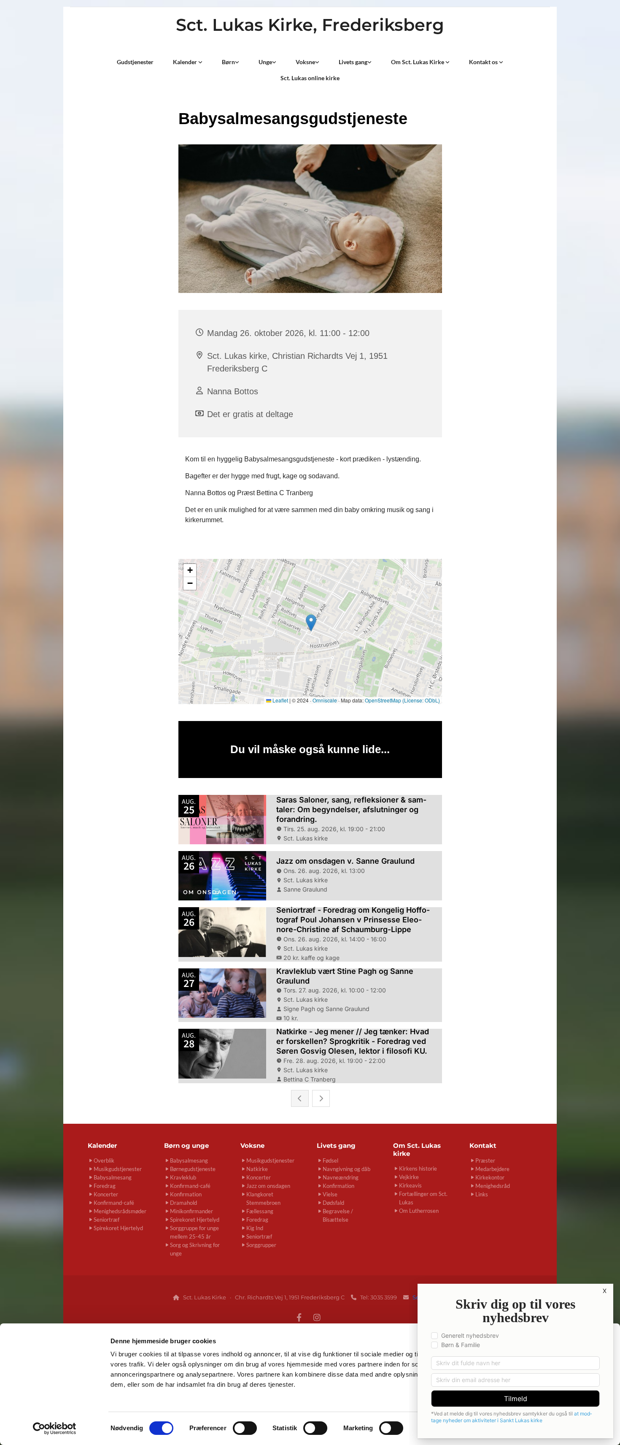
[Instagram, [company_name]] (316, 1317)
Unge (265, 61)
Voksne (305, 61)
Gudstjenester (135, 61)
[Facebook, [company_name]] (299, 1317)
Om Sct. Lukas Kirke (418, 61)
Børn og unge (186, 1145)
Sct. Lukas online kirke (310, 77)
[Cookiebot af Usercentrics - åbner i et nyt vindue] (55, 1428)
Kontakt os (484, 61)
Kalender (185, 61)
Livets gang (353, 61)
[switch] (245, 1428)
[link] (187, 62)
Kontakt (482, 1145)
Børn (228, 61)
